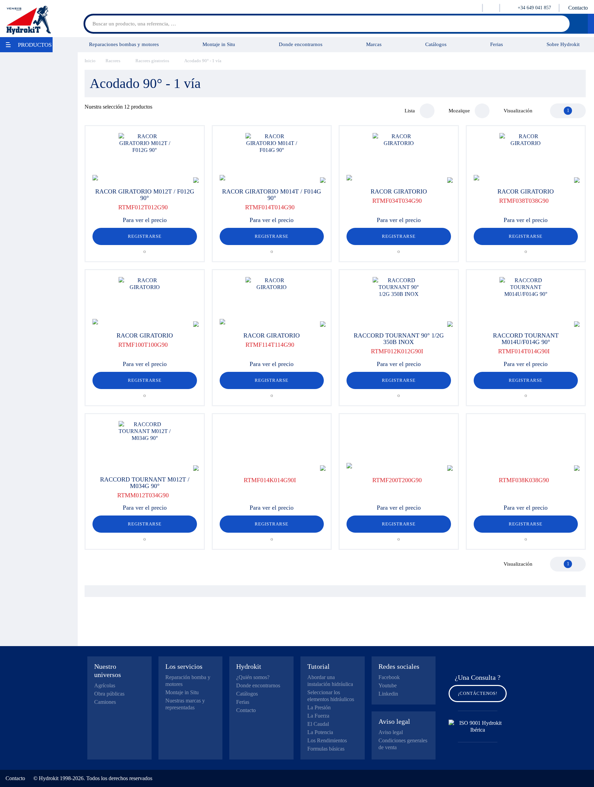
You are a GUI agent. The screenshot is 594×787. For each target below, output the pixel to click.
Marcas (374, 44)
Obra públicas (109, 694)
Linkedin (388, 694)
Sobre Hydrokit (563, 44)
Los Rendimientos (327, 740)
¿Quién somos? (253, 677)
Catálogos (436, 44)
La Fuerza (318, 716)
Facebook (389, 677)
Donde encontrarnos (300, 44)
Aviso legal (390, 732)
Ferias (496, 44)
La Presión (319, 707)
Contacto (578, 8)
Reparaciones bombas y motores (124, 44)
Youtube (387, 685)
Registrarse (145, 236)
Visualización (518, 110)
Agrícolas (104, 685)
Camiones (105, 702)
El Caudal (318, 724)
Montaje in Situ (218, 44)
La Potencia (320, 732)
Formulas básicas (325, 749)
